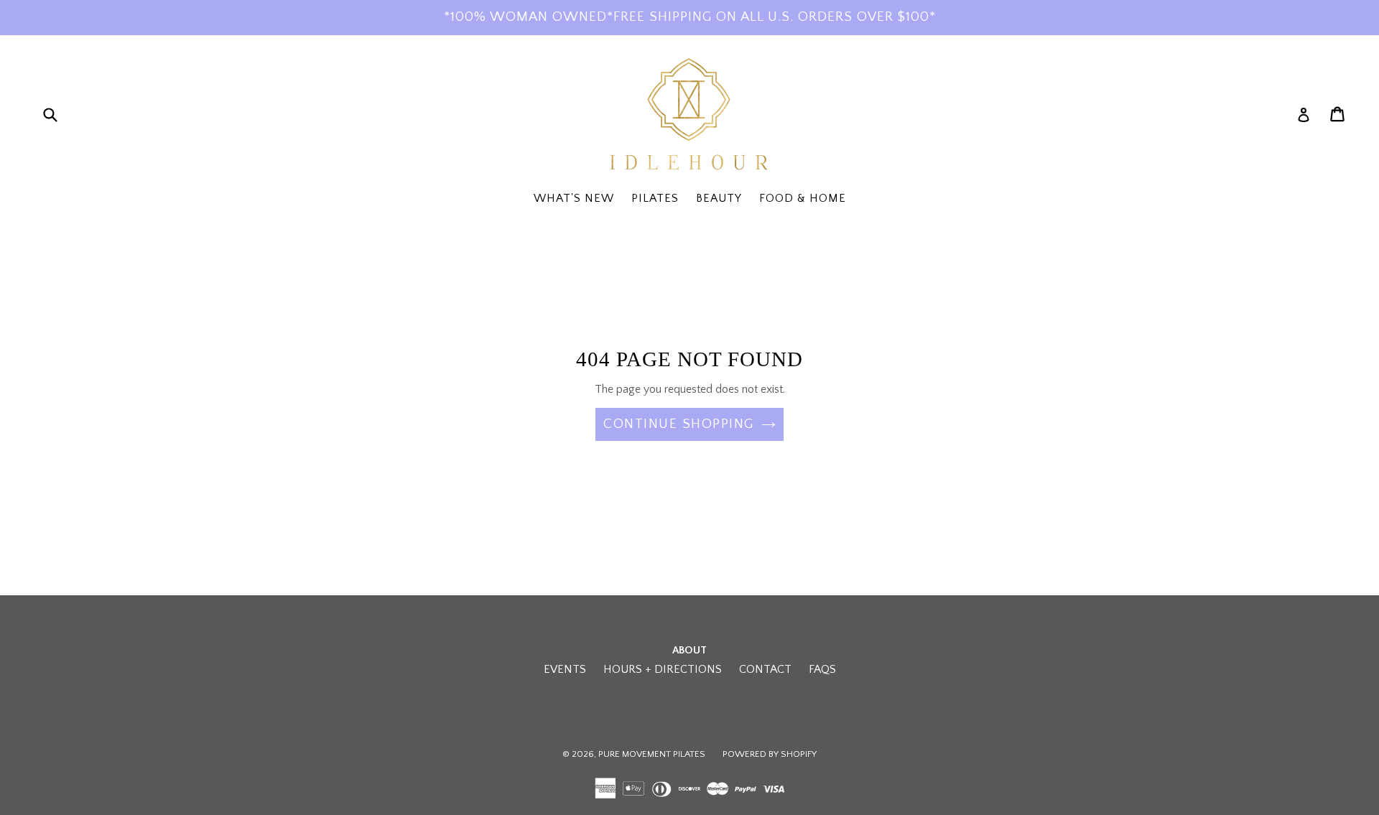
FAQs (822, 669)
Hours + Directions (662, 669)
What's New (574, 198)
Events (565, 669)
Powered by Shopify (770, 754)
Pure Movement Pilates (651, 754)
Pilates (655, 198)
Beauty (719, 198)
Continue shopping (678, 424)
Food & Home (802, 198)
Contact (765, 669)
